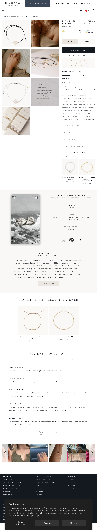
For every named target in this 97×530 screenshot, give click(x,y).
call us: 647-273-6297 (12, 482)
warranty (39, 491)
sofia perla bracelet (31, 16)
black (70, 41)
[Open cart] (93, 10)
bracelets (15, 16)
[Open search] (89, 10)
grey (87, 41)
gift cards (40, 494)
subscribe (7, 491)
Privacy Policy (32, 515)
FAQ (37, 485)
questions (58, 354)
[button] (5, 453)
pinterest (72, 485)
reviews (36, 354)
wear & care (40, 488)
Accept (47, 523)
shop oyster (48, 283)
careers (71, 488)
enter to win (8, 494)
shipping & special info (45, 482)
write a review (79, 152)
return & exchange (43, 480)
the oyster (79, 71)
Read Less (90, 119)
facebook (71, 482)
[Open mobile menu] (3, 10)
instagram (72, 480)
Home (6, 16)
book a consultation (11, 488)
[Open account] (81, 10)
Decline (73, 523)
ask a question (73, 359)
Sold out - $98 (78, 50)
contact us (7, 480)
